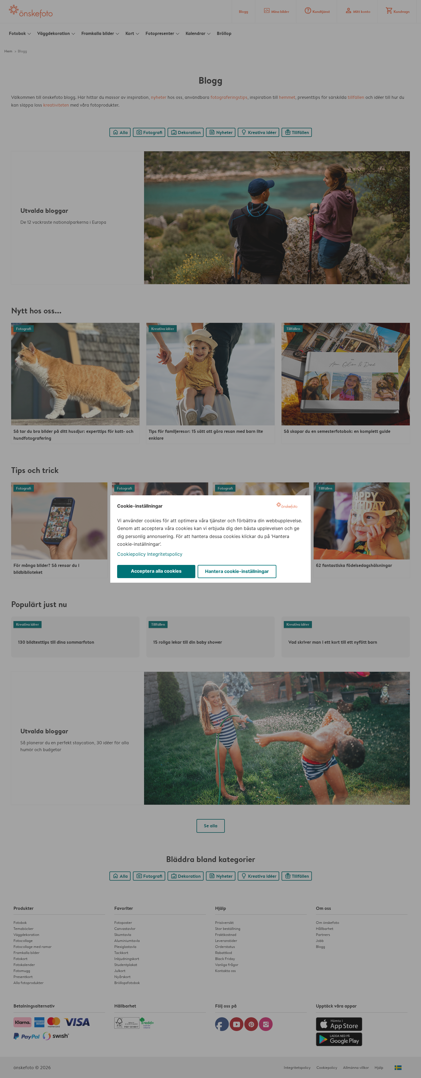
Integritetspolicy (164, 554)
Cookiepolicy (131, 554)
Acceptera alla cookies (156, 571)
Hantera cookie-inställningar (237, 571)
